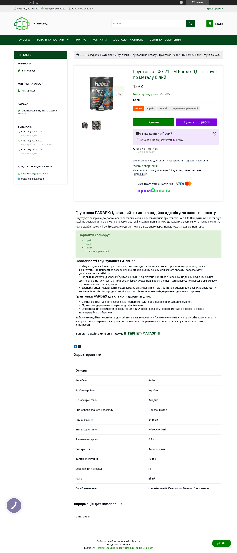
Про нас (80, 39)
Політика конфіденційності (139, 548)
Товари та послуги (50, 39)
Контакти (100, 39)
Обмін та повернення (165, 39)
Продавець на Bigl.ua (118, 544)
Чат (224, 543)
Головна (23, 39)
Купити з (190, 122)
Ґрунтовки (123, 55)
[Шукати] (190, 23)
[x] (79, 347)
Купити (153, 122)
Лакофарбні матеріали (100, 55)
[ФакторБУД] (22, 30)
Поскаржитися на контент (110, 548)
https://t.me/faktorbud (32, 178)
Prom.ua (136, 541)
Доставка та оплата (128, 39)
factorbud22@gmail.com (34, 173)
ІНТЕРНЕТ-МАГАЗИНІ (142, 333)
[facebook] (75, 347)
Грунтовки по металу (144, 55)
